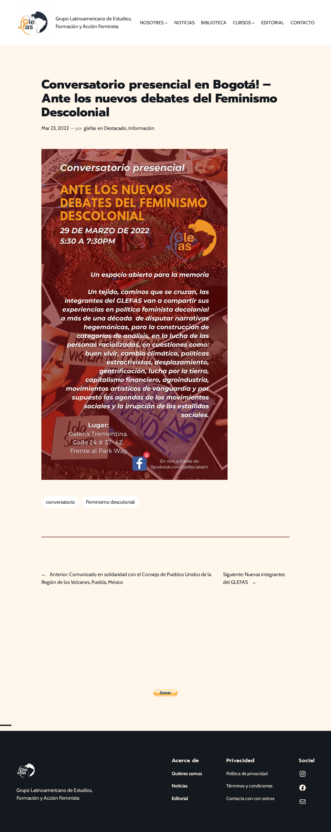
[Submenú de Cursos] (253, 22)
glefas (90, 128)
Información (141, 128)
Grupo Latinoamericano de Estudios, (54, 790)
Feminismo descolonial (110, 502)
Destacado (115, 128)
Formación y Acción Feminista (47, 798)
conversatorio (60, 502)
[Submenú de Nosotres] (166, 22)
